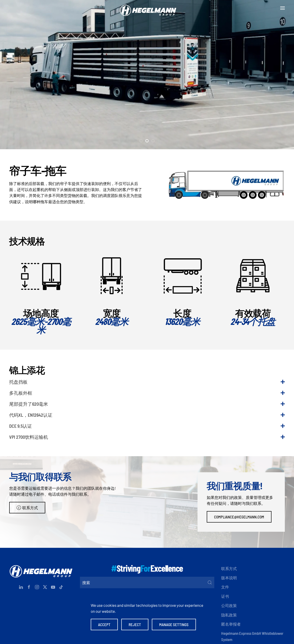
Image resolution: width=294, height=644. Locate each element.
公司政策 (229, 605)
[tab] (141, 140)
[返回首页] (147, 8)
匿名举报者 (231, 624)
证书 (225, 596)
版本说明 (229, 577)
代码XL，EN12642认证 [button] (30, 415)
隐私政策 (229, 615)
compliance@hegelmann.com (239, 517)
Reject (135, 624)
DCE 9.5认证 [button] (20, 426)
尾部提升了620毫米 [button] (28, 404)
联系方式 (30, 507)
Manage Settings (174, 624)
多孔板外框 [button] (20, 393)
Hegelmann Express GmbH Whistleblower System (252, 636)
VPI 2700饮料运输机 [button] (28, 437)
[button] (282, 8)
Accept (104, 624)
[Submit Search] (209, 582)
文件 (225, 587)
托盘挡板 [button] (18, 382)
